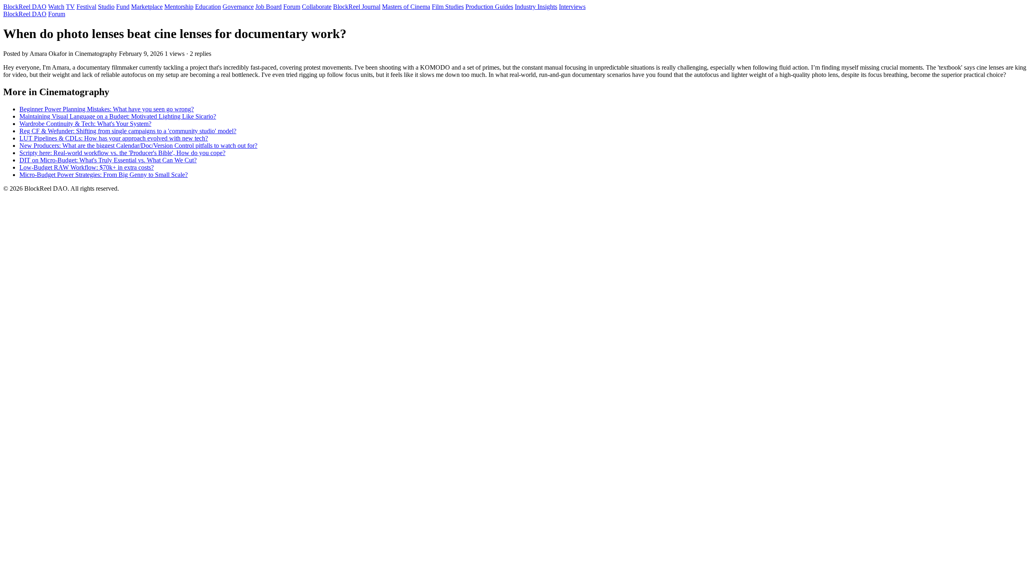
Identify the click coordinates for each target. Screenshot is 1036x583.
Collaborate (316, 6)
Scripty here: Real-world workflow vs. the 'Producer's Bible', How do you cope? (122, 152)
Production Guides (489, 6)
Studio (106, 6)
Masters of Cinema (406, 6)
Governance (238, 6)
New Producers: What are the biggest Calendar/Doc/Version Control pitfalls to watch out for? (138, 145)
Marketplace (147, 6)
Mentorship (178, 6)
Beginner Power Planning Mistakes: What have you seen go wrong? (106, 109)
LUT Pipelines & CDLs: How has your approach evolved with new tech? (113, 138)
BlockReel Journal (356, 6)
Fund (123, 6)
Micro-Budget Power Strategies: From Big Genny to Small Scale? (103, 174)
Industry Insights (536, 6)
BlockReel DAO (25, 6)
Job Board (268, 6)
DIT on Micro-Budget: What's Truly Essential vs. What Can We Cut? (108, 160)
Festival (86, 6)
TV (70, 6)
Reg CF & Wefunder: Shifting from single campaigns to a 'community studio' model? (127, 131)
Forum (291, 6)
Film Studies (448, 6)
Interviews (572, 6)
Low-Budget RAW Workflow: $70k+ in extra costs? (86, 167)
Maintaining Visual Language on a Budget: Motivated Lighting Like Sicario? (117, 116)
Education (208, 6)
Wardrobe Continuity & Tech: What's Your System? (85, 123)
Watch (56, 6)
